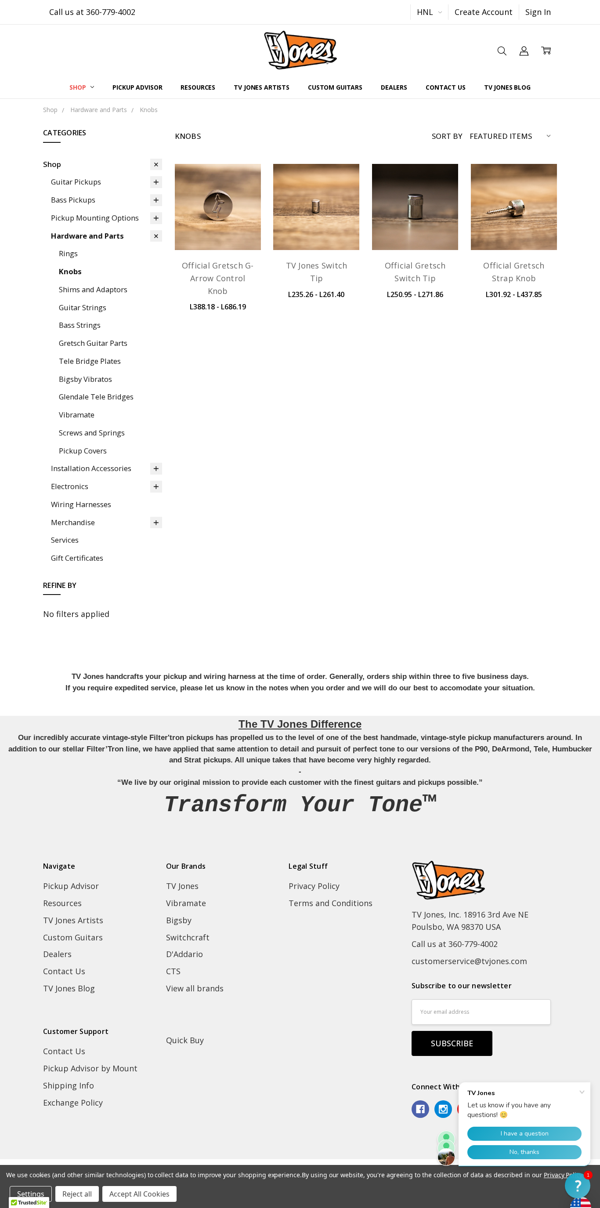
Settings (30, 1194)
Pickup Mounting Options (95, 218)
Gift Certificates (77, 558)
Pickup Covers (83, 451)
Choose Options (218, 223)
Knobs (70, 271)
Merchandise (73, 522)
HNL (426, 12)
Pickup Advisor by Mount (90, 1068)
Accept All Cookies (139, 1194)
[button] (577, 1185)
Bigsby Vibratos (85, 379)
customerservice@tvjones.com (469, 961)
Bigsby (179, 920)
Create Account (484, 12)
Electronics (69, 486)
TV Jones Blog (507, 87)
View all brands (195, 988)
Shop (78, 87)
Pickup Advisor (137, 87)
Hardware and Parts (87, 236)
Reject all (77, 1194)
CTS (173, 971)
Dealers (394, 87)
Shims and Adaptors (93, 289)
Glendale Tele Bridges (96, 397)
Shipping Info (68, 1085)
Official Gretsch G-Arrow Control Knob (218, 278)
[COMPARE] (242, 198)
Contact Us (446, 87)
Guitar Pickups (76, 182)
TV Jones (182, 886)
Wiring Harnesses (81, 504)
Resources (198, 87)
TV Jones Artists (261, 87)
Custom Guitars (335, 87)
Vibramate (76, 415)
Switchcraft (188, 937)
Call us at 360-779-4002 (92, 12)
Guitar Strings (82, 307)
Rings (68, 253)
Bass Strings (80, 325)
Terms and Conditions (330, 903)
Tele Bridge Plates (90, 361)
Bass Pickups (73, 200)
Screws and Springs (92, 433)
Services (65, 540)
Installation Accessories (91, 468)
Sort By (447, 136)
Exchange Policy (73, 1102)
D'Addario (184, 954)
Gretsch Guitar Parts (93, 343)
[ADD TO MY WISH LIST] (242, 213)
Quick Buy (185, 1040)
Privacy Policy (314, 886)
